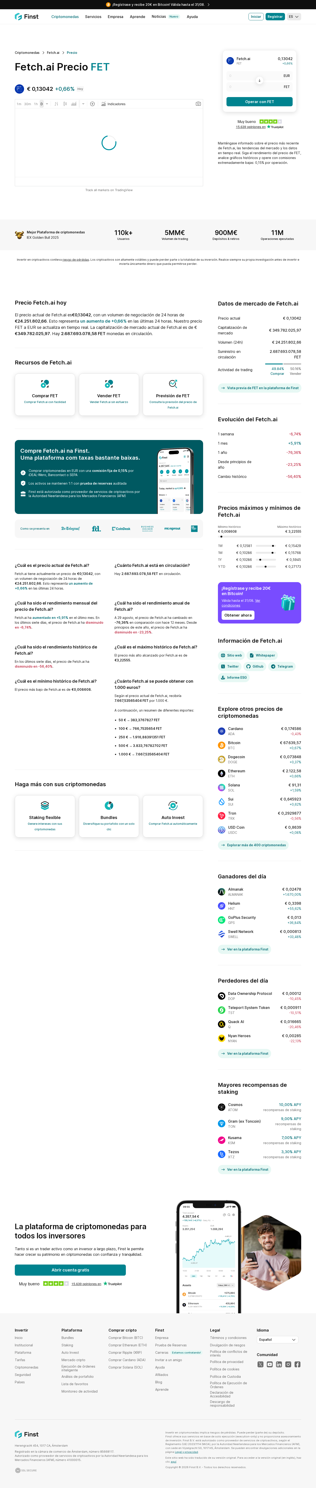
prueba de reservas (96, 483)
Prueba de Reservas (171, 1345)
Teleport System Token (249, 1007)
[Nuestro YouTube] (269, 1365)
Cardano (235, 728)
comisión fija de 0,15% (109, 471)
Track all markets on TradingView (109, 190)
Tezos (233, 1151)
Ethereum (236, 771)
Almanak (235, 889)
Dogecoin (236, 757)
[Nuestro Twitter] (260, 1365)
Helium (234, 903)
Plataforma (23, 1352)
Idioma (263, 1330)
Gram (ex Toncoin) (244, 1121)
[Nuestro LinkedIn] (279, 1365)
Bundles (68, 1338)
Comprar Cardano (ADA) (127, 1360)
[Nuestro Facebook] (297, 1365)
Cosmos (235, 1104)
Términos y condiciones (228, 1338)
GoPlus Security (242, 917)
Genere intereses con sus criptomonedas (45, 826)
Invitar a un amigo (168, 1360)
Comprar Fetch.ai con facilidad (45, 402)
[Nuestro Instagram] (288, 1365)
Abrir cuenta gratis (70, 1270)
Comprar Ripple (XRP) (125, 1352)
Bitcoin (234, 742)
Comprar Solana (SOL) (125, 1367)
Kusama (235, 1137)
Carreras (178, 1352)
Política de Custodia (225, 1376)
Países (20, 1382)
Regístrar (275, 16)
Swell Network (241, 931)
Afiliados (161, 1375)
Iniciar (256, 16)
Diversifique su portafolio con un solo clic (109, 826)
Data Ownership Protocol (250, 993)
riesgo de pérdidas (75, 259)
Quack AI (236, 1021)
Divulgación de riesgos (227, 1345)
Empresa (161, 1338)
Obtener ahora (238, 615)
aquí (173, 1461)
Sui (230, 799)
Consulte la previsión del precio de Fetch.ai (173, 404)
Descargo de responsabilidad (222, 1403)
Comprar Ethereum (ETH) (127, 1345)
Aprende (162, 1389)
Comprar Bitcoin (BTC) (125, 1338)
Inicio (19, 1338)
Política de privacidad (226, 1362)
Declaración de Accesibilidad (221, 1394)
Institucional (24, 1345)
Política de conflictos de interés (228, 1353)
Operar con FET (259, 101)
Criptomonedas (26, 1367)
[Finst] (26, 16)
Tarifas (20, 1360)
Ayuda (160, 1367)
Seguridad (23, 1375)
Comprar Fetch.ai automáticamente (173, 823)
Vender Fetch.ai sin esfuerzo (109, 402)
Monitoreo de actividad (80, 1391)
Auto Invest (70, 1352)
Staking (67, 1345)
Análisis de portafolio (78, 1376)
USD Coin (236, 827)
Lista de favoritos (75, 1384)
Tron (232, 813)
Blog (158, 1382)
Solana (234, 785)
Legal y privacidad (186, 1452)
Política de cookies (224, 1369)
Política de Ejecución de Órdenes (228, 1385)
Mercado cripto (73, 1360)
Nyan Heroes (239, 1035)
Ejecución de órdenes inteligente (78, 1368)
